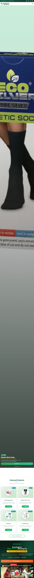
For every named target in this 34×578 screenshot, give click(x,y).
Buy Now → (17, 463)
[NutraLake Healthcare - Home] (5, 3)
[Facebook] (26, 1)
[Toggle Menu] (32, 3)
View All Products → (17, 536)
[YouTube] (32, 1)
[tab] (14, 466)
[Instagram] (28, 1)
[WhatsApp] (30, 1)
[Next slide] (32, 237)
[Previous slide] (2, 237)
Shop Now (9, 506)
